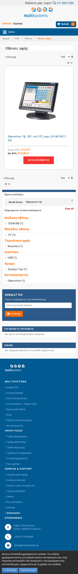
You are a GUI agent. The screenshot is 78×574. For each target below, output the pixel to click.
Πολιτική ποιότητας (17, 398)
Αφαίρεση (72, 200)
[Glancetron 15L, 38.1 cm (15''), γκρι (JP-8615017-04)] (38, 101)
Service (10, 496)
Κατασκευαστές (15, 426)
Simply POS (12, 387)
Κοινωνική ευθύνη (16, 409)
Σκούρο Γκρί (17, 269)
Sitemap (11, 507)
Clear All (69, 209)
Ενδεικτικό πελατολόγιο (19, 420)
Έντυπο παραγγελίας (17, 458)
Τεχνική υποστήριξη (17, 474)
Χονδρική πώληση (16, 480)
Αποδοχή (11, 570)
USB (12, 257)
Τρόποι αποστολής (16, 442)
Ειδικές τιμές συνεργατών (21, 485)
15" (12, 235)
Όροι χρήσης (13, 464)
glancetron (16, 280)
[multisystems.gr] (39, 13)
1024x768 (15, 223)
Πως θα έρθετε (15, 502)
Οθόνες (28, 38)
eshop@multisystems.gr (26, 545)
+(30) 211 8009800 (23, 536)
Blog (9, 415)
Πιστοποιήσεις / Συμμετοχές (22, 404)
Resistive (15, 246)
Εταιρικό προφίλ (15, 393)
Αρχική (6, 38)
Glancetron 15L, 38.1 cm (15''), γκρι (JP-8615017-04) (37, 138)
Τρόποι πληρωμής (16, 447)
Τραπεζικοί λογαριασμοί (19, 453)
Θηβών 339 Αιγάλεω (24, 525)
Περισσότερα (28, 570)
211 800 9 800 (65, 3)
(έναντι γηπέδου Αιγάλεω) (27, 529)
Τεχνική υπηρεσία (16, 491)
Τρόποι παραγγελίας (17, 436)
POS (17, 38)
